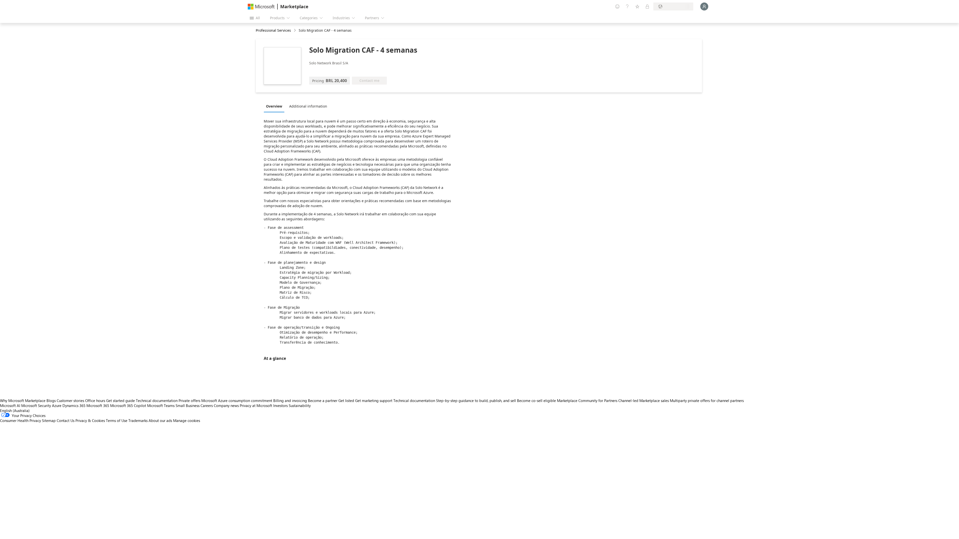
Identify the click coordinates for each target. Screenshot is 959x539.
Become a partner (322, 400)
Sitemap (49, 420)
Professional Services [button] (273, 30)
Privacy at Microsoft (256, 405)
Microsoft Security (36, 405)
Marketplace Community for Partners (587, 400)
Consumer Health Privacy (20, 420)
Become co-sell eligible (536, 400)
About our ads (160, 420)
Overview (274, 106)
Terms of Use (116, 420)
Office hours (95, 400)
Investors (280, 405)
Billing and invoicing (290, 400)
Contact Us (65, 420)
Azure (56, 405)
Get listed (346, 400)
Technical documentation (157, 400)
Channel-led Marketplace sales (643, 400)
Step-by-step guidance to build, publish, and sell (476, 400)
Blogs (51, 400)
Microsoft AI (10, 405)
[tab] (275, 106)
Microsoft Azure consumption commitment (237, 400)
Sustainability (300, 405)
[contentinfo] (295, 30)
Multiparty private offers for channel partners (707, 400)
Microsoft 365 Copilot (128, 405)
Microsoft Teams (161, 405)
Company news (226, 405)
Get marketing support (373, 400)
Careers (207, 405)
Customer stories (70, 400)
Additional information (308, 106)
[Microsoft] (261, 6)
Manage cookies (186, 420)
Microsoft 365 (97, 405)
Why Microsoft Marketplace (22, 400)
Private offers (189, 400)
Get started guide (120, 400)
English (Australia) (15, 410)
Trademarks (138, 420)
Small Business (188, 405)
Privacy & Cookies (90, 420)
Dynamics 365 (73, 405)
